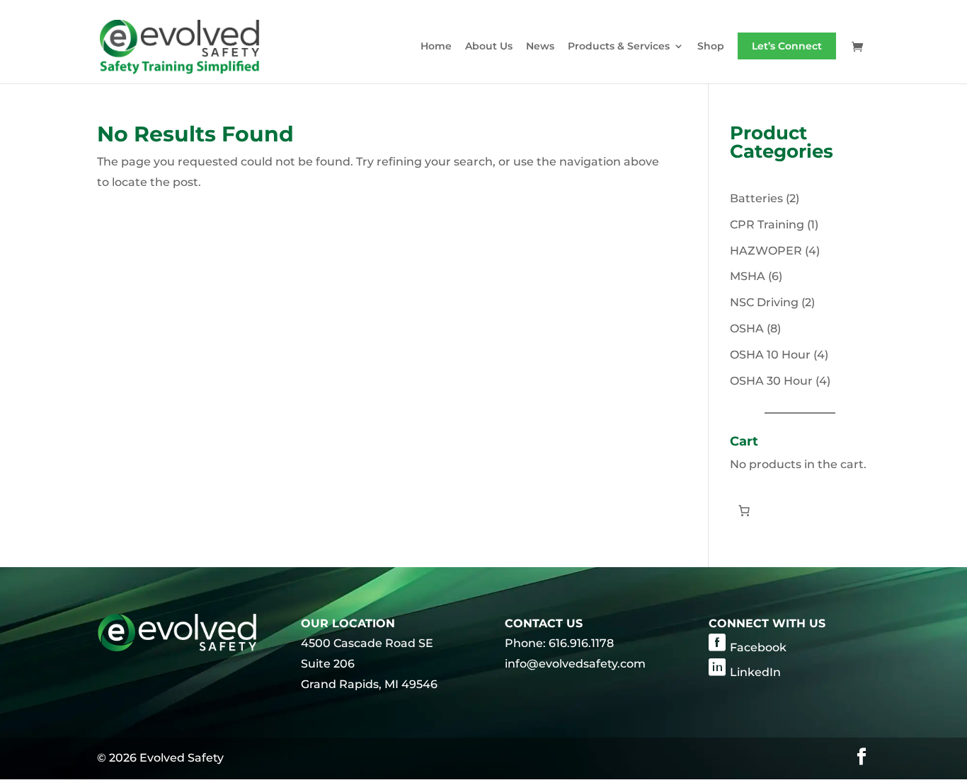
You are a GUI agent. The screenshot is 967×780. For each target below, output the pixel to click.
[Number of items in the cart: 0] (744, 510)
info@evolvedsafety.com (575, 663)
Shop (710, 46)
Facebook (758, 647)
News (540, 46)
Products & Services (619, 46)
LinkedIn (755, 672)
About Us (489, 46)
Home (436, 46)
